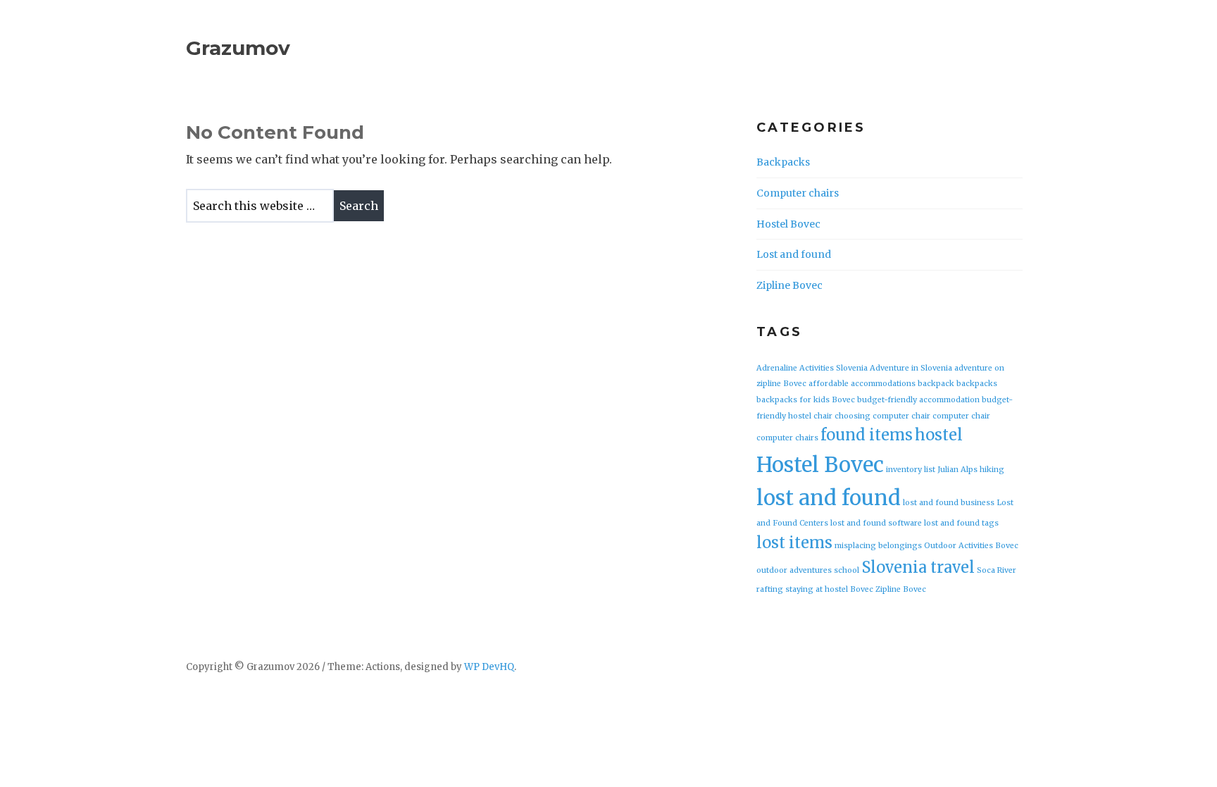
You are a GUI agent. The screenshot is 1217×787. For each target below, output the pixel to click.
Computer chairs (797, 193)
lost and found (828, 498)
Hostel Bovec (788, 224)
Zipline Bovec (789, 285)
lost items (794, 542)
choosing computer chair (882, 416)
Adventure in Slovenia (911, 368)
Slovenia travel (918, 567)
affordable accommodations (862, 383)
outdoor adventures (794, 570)
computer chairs (787, 437)
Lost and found (793, 254)
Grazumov (238, 48)
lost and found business (948, 502)
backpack (936, 383)
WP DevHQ (489, 667)
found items (866, 435)
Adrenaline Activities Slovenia (812, 368)
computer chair (961, 416)
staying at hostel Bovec (829, 589)
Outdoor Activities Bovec (971, 545)
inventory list (910, 469)
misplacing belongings (878, 545)
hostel (939, 435)
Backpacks (783, 162)
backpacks (976, 383)
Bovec (843, 399)
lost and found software (876, 523)
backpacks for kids (793, 399)
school (846, 570)
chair (822, 416)
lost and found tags (961, 523)
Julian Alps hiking (970, 469)
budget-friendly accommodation (918, 399)
